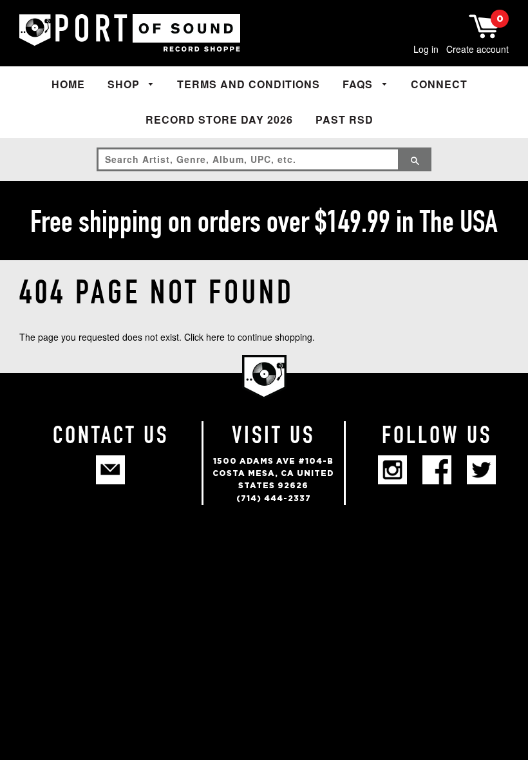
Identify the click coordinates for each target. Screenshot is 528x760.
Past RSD (344, 119)
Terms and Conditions (248, 84)
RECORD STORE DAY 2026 (219, 119)
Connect (439, 84)
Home (68, 84)
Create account (477, 49)
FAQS (359, 84)
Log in (425, 49)
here (215, 336)
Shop (125, 84)
